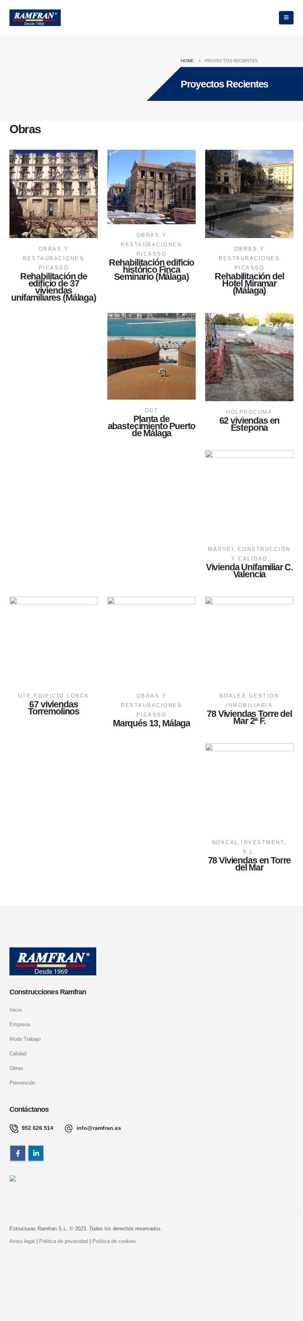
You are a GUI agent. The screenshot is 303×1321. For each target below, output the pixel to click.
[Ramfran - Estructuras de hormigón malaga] (35, 17)
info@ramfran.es (98, 1128)
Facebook (17, 1153)
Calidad (17, 1054)
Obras (16, 1068)
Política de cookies (114, 1241)
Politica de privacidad (63, 1241)
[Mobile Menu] (286, 17)
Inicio (15, 1010)
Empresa (19, 1024)
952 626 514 (36, 1128)
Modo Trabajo (25, 1039)
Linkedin (35, 1153)
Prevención (22, 1083)
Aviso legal (22, 1241)
